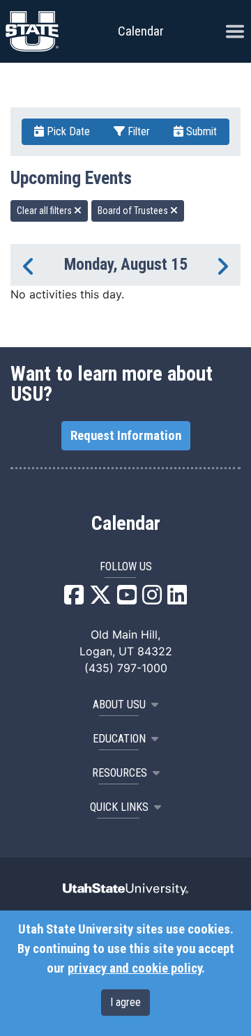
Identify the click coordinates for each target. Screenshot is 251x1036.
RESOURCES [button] (119, 772)
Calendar (125, 523)
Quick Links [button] (119, 807)
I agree (125, 1002)
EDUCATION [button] (119, 738)
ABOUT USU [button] (119, 704)
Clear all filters (45, 210)
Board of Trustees (134, 210)
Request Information (125, 435)
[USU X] (100, 599)
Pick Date (67, 131)
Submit (200, 131)
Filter (137, 131)
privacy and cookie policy (134, 968)
